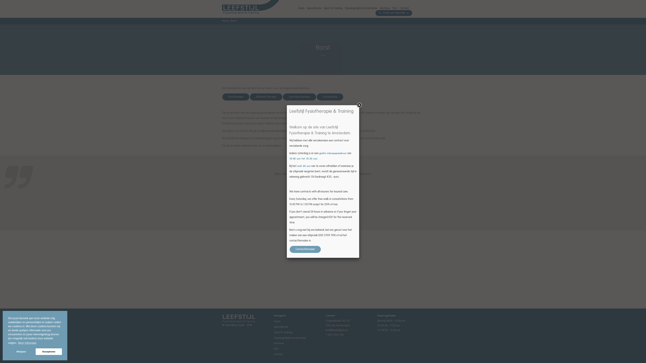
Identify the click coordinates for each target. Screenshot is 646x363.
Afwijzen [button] (21, 351)
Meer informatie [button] (27, 342)
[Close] (359, 105)
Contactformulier (305, 249)
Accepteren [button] (48, 351)
